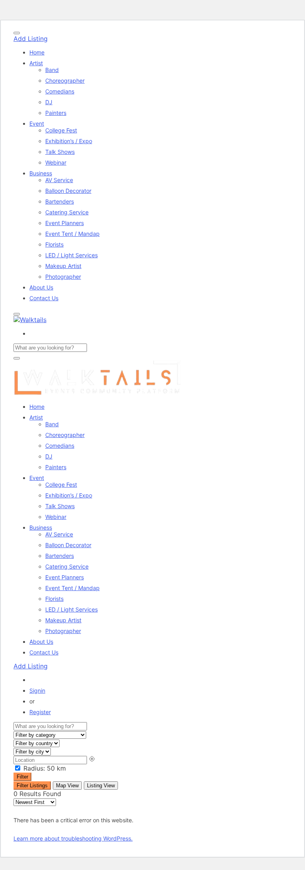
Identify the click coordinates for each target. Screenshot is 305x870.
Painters (55, 112)
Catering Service (67, 212)
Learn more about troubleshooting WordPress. (73, 838)
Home (36, 52)
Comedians (59, 91)
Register (40, 712)
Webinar (55, 162)
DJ (48, 102)
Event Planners (64, 222)
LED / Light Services (71, 255)
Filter (22, 777)
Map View (67, 785)
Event (36, 123)
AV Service (59, 180)
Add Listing (31, 39)
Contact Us (43, 298)
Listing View (101, 785)
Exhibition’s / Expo (68, 141)
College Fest (61, 130)
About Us (41, 287)
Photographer (63, 276)
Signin (37, 690)
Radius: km (43, 768)
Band (52, 69)
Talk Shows (60, 151)
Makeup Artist (63, 265)
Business (40, 173)
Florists (54, 244)
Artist (36, 63)
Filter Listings (32, 785)
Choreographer (65, 80)
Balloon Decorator (68, 190)
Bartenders (59, 201)
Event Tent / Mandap (72, 233)
